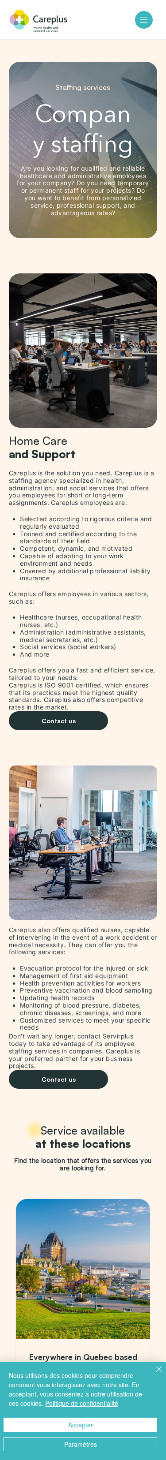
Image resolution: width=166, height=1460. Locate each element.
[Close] (153, 1374)
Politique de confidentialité (81, 1403)
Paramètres (80, 1444)
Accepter (80, 1424)
